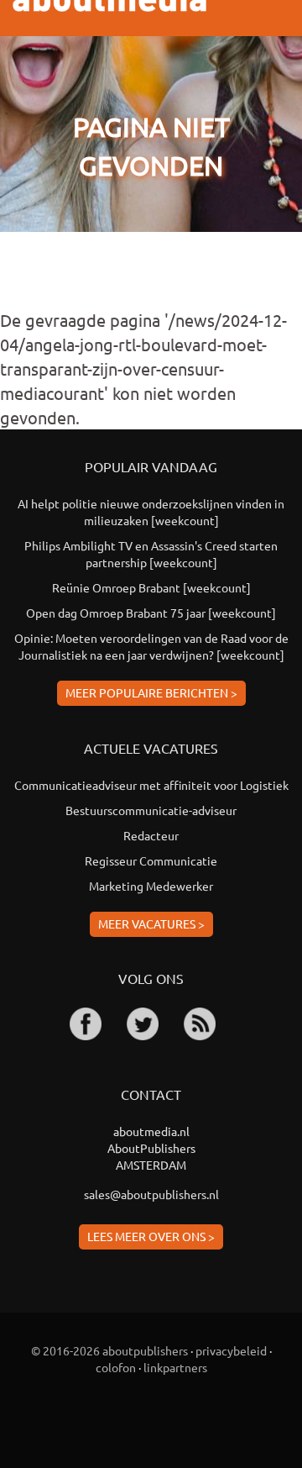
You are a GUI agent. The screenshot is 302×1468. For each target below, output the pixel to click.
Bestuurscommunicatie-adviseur (151, 810)
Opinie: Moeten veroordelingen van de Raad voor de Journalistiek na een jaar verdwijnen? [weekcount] (151, 646)
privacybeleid (231, 1350)
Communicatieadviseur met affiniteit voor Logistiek (151, 784)
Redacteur (151, 835)
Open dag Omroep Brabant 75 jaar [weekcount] (151, 612)
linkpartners (175, 1367)
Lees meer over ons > (151, 1236)
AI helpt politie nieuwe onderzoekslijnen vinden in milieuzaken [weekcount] (151, 512)
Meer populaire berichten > (151, 692)
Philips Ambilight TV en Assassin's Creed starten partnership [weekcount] (151, 554)
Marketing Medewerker (151, 885)
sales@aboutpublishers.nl (151, 1194)
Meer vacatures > (151, 923)
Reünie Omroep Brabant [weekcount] (151, 587)
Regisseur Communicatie (151, 860)
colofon (116, 1367)
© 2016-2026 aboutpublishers (109, 1350)
